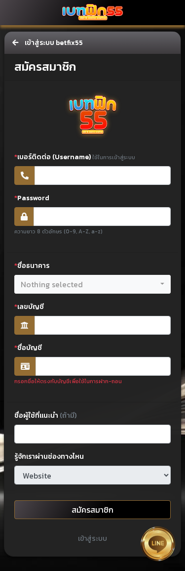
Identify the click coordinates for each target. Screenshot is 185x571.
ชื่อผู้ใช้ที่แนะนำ (45, 415)
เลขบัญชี (29, 307)
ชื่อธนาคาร (31, 266)
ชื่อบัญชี (28, 348)
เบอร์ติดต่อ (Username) (74, 157)
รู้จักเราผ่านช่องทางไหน (49, 456)
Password (31, 198)
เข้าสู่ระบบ (92, 538)
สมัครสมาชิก (92, 510)
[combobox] (92, 284)
